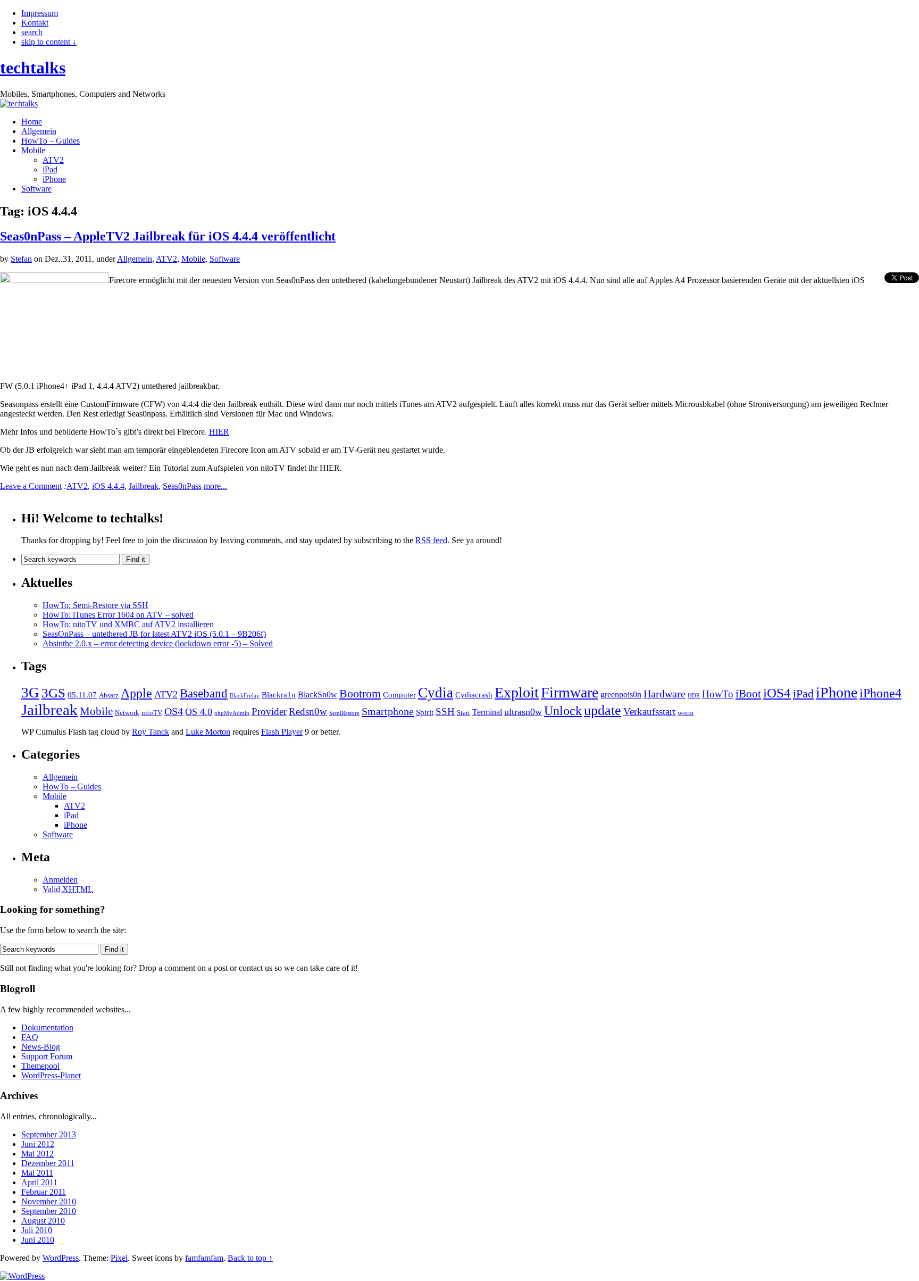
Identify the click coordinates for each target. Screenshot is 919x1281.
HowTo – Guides (50, 140)
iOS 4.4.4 (108, 485)
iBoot (748, 693)
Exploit (517, 692)
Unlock (563, 711)
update (602, 710)
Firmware (569, 692)
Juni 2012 (37, 1144)
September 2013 (48, 1134)
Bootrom (360, 693)
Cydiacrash (473, 695)
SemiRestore (344, 713)
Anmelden (60, 879)
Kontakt (34, 22)
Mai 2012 (37, 1153)
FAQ (29, 1037)
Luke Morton (208, 731)
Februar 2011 (43, 1191)
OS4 (173, 711)
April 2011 (39, 1182)
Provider (269, 711)
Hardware (665, 694)
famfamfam (204, 1257)
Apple (136, 693)
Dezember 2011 (47, 1163)
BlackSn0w (317, 694)
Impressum (39, 13)
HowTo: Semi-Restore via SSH (95, 605)
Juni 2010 (37, 1239)
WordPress (61, 1257)
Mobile (33, 150)
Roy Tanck (150, 731)
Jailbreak (143, 485)
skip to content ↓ (49, 41)
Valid (68, 889)
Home (31, 121)
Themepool (40, 1065)
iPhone (54, 179)
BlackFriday (245, 695)
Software (36, 188)
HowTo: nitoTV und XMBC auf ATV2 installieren (128, 624)
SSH (445, 711)
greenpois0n (620, 694)
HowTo (717, 694)
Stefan (21, 258)
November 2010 (48, 1201)
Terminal (487, 712)
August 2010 (43, 1220)
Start (463, 713)
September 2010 (48, 1211)
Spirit (424, 712)
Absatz (109, 695)
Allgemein (38, 131)
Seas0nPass (182, 485)
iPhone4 (880, 693)
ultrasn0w (523, 711)
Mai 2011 (37, 1172)
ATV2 (53, 159)
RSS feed (431, 540)
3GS (53, 693)
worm (686, 713)
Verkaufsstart (649, 711)
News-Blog (40, 1046)
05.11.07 (82, 695)
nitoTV (151, 713)
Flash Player (282, 731)
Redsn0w (308, 711)
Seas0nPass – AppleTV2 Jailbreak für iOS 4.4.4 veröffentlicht (168, 236)
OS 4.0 (198, 711)
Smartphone (388, 711)
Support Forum (46, 1056)
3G (30, 693)
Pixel (119, 1257)
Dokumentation (47, 1027)
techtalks (32, 67)
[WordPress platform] (22, 1275)
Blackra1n (279, 695)
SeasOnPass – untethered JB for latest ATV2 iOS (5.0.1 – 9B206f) (154, 633)
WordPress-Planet (51, 1075)
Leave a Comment (31, 485)
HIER (219, 431)
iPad (50, 169)
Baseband (204, 693)
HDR (694, 695)
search (32, 32)
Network (127, 713)
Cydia (435, 693)
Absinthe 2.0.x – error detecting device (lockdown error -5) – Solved (158, 643)
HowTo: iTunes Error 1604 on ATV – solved (118, 614)
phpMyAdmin (231, 713)
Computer (399, 695)
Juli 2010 (36, 1230)
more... (215, 485)
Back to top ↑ (250, 1257)
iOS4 (777, 693)
